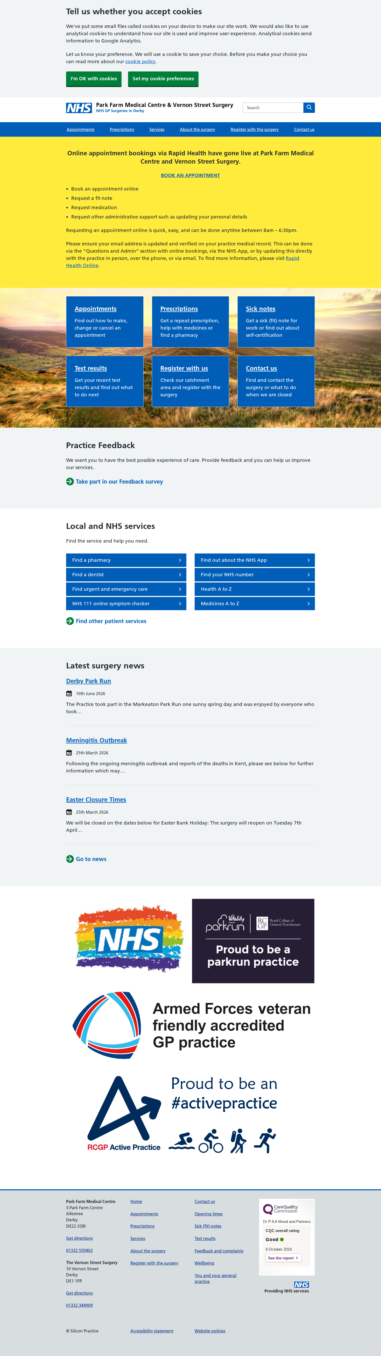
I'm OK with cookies (94, 79)
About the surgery (197, 129)
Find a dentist (88, 575)
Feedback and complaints (219, 1250)
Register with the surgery (255, 129)
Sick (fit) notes (208, 1226)
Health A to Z (216, 589)
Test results (91, 368)
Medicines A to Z (220, 604)
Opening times (209, 1213)
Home (136, 1201)
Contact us (304, 129)
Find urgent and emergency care (110, 589)
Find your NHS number (227, 575)
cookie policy (140, 61)
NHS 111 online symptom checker (111, 604)
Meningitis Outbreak (96, 740)
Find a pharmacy (91, 560)
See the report (281, 1258)
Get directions (79, 1238)
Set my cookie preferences (163, 79)
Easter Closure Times (96, 799)
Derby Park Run (88, 681)
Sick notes (261, 308)
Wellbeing (204, 1263)
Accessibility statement (151, 1330)
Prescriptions (122, 129)
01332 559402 (79, 1250)
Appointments (80, 129)
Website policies (210, 1330)
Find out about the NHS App (234, 560)
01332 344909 (79, 1305)
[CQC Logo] (280, 1214)
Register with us (184, 368)
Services (157, 129)
